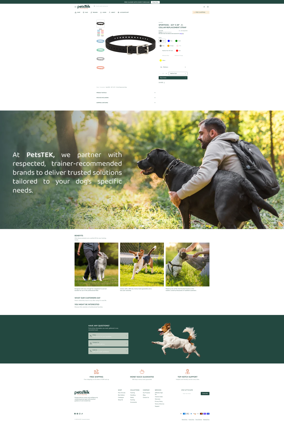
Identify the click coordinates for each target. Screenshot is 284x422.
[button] (207, 6)
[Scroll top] (282, 420)
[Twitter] (161, 86)
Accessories (102, 87)
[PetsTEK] (84, 7)
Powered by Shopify (86, 419)
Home (98, 87)
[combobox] (107, 6)
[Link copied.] (169, 86)
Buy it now (163, 78)
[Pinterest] (166, 86)
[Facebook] (164, 86)
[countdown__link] (200, 12)
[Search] (94, 6)
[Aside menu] (76, 6)
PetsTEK (79, 419)
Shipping (160, 32)
